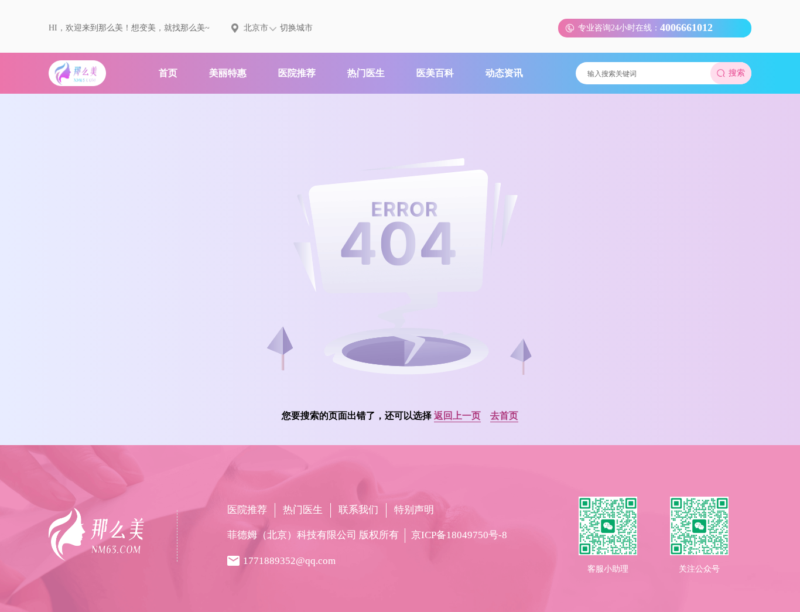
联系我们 (358, 509)
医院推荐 (247, 509)
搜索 (737, 73)
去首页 (504, 415)
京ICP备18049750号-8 (459, 535)
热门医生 (303, 509)
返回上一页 (457, 415)
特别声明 (414, 509)
